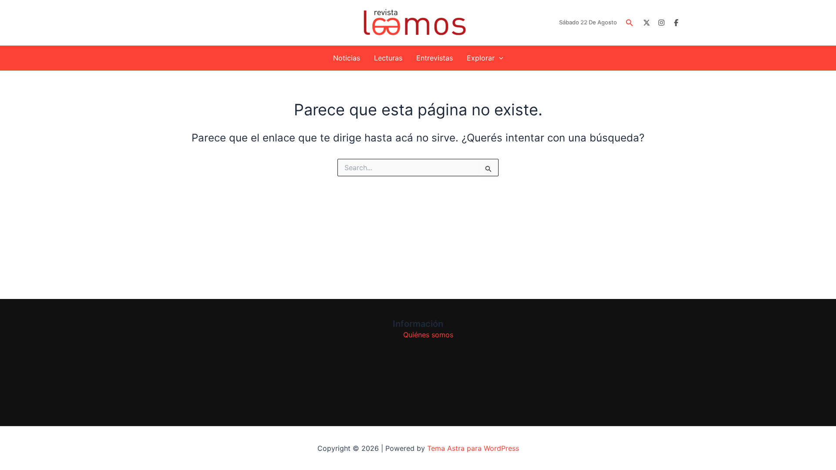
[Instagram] (661, 22)
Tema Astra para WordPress (473, 448)
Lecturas (388, 58)
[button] (630, 22)
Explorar (481, 58)
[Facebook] (676, 22)
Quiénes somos (428, 334)
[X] (646, 22)
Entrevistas (434, 58)
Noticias (346, 58)
